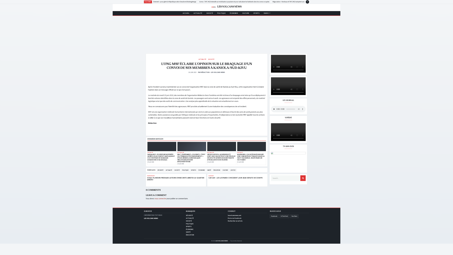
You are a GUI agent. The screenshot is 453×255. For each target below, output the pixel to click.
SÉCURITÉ (160, 170)
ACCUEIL (186, 13)
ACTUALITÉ (198, 13)
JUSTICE (232, 170)
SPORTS (256, 13)
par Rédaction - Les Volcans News (211, 72)
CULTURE (245, 13)
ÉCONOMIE (234, 13)
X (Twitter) (284, 216)
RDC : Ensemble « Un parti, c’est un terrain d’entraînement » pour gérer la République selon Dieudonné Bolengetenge (158, 2)
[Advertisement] (226, 33)
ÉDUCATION (217, 170)
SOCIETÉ (209, 13)
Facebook (274, 216)
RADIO (266, 13)
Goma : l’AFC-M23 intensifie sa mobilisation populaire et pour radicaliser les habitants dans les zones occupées (233, 2)
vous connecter (160, 198)
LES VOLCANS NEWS (222, 241)
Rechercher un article (235, 221)
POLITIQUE (221, 13)
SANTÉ (209, 170)
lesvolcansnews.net (234, 215)
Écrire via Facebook (234, 218)
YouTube (294, 216)
